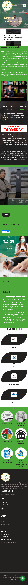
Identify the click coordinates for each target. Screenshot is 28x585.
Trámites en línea (5, 524)
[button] (2, 14)
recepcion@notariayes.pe (7, 502)
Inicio (2, 519)
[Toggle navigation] (24, 5)
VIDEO (6, 215)
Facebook (5, 232)
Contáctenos (4, 526)
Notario (3, 521)
